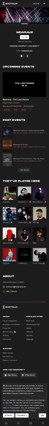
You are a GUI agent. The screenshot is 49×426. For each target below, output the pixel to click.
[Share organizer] (44, 4)
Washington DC (33, 324)
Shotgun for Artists (11, 324)
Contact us (8, 356)
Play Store (30, 375)
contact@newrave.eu (16, 287)
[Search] (18, 423)
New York (30, 321)
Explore (36, 4)
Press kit (6, 328)
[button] (24, 37)
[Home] (10, 3)
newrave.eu (27, 50)
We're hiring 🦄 (9, 332)
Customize (21, 415)
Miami (29, 328)
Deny (42, 415)
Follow (24, 37)
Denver (29, 335)
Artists (6, 335)
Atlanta (29, 332)
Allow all (9, 415)
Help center (8, 353)
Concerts (7, 339)
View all (29, 339)
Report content (10, 360)
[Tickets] (30, 423)
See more (24, 170)
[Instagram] (21, 56)
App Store (12, 375)
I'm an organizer (10, 321)
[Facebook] (27, 56)
